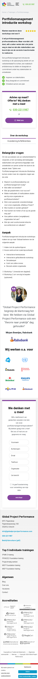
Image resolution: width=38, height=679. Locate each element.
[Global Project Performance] (8, 4)
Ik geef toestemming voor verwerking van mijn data (19, 487)
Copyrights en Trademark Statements (14, 652)
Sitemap (14, 654)
